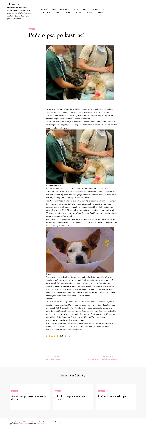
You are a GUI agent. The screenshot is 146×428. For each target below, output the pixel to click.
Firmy (76, 9)
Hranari (13, 4)
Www (89, 13)
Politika (46, 13)
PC (104, 9)
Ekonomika (64, 9)
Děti (54, 9)
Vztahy (79, 13)
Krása (85, 9)
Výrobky (68, 13)
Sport (57, 13)
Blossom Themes (23, 424)
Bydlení (44, 9)
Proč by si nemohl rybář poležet (114, 396)
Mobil (95, 9)
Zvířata (100, 13)
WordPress (40, 424)
